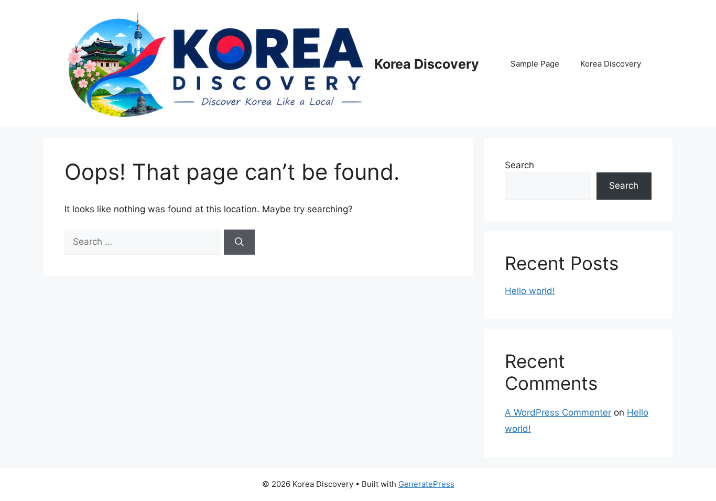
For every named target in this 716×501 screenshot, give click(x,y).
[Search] (239, 242)
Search (519, 165)
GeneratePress (426, 484)
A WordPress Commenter (558, 412)
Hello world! (530, 291)
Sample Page (535, 64)
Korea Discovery (426, 64)
